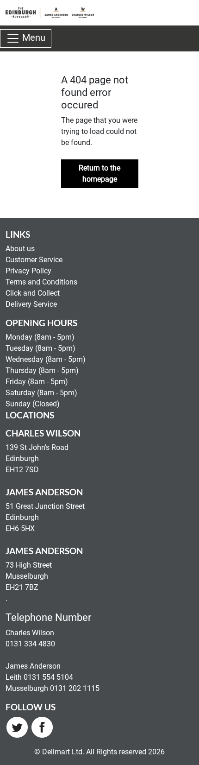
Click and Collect (33, 293)
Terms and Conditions (41, 282)
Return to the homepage (99, 173)
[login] (50, 12)
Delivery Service (31, 304)
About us (20, 248)
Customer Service (34, 259)
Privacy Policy (28, 270)
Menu (32, 38)
